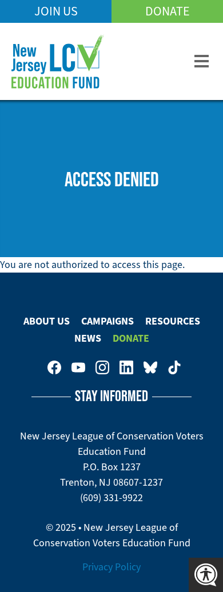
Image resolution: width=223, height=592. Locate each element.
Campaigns (107, 321)
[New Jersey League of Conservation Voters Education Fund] (58, 61)
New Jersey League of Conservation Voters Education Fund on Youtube (78, 367)
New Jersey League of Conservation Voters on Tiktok (174, 367)
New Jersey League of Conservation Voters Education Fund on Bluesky (150, 367)
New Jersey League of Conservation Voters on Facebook (54, 367)
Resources (172, 321)
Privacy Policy (111, 567)
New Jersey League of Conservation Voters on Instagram (102, 367)
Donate (167, 11)
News (87, 338)
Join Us (56, 11)
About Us (46, 321)
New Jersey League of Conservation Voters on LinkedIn (126, 367)
